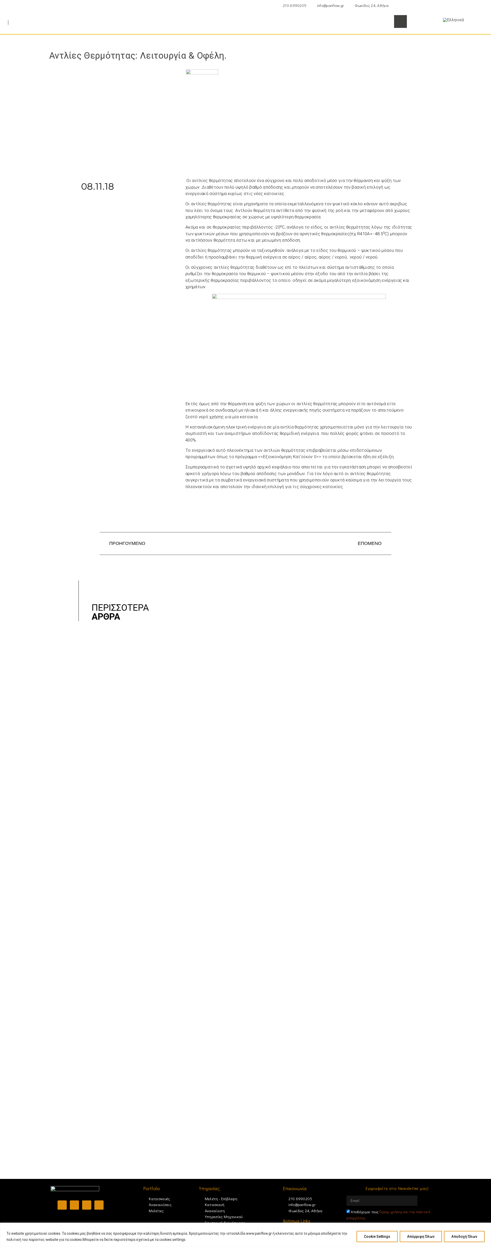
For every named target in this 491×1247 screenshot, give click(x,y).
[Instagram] (74, 1205)
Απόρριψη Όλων (420, 1236)
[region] (245, 1235)
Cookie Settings (377, 1236)
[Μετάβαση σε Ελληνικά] (453, 20)
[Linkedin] (86, 1205)
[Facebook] (62, 1205)
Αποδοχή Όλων (464, 1236)
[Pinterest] (99, 1205)
